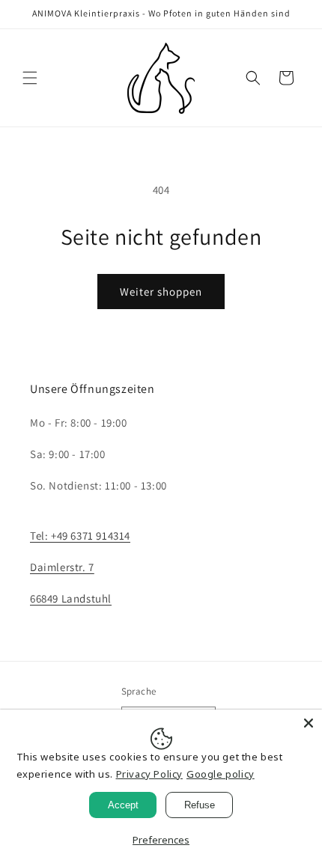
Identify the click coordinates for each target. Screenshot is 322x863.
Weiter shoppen (161, 291)
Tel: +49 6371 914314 (80, 535)
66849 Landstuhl (71, 598)
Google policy (220, 774)
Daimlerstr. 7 (62, 567)
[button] (29, 77)
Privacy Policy (149, 774)
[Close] (308, 723)
